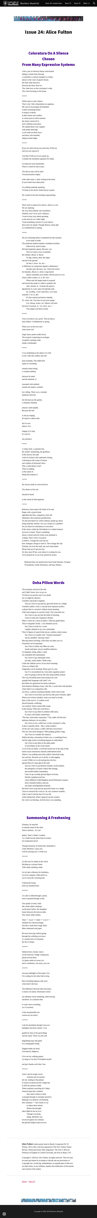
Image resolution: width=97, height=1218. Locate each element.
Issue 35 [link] (68, 3)
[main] (48, 32)
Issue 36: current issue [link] (53, 3)
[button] (94, 3)
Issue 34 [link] (77, 3)
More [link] (85, 3)
